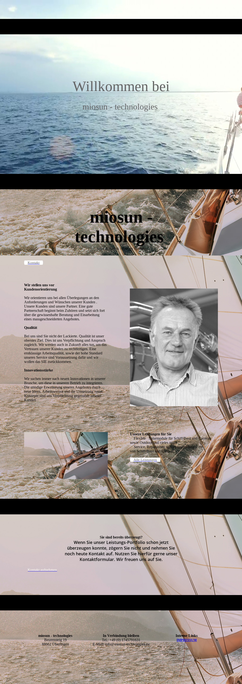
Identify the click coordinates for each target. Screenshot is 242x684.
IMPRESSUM (187, 640)
